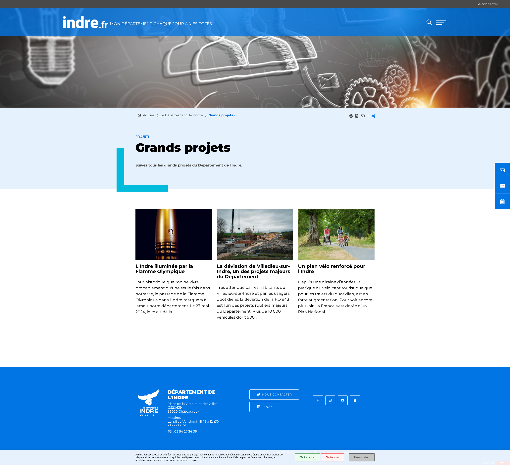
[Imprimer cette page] (351, 116)
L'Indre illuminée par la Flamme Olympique (164, 268)
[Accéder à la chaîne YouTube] (343, 400)
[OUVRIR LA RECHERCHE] (429, 22)
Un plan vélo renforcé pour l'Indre (331, 268)
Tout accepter (307, 457)
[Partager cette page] (374, 116)
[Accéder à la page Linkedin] (355, 400)
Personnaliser (361, 457)
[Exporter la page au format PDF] (357, 116)
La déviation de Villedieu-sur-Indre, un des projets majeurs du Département (253, 271)
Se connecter (487, 4)
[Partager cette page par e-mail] (363, 116)
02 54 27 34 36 (185, 431)
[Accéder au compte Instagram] (330, 400)
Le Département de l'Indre (181, 115)
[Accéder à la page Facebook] (318, 400)
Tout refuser (332, 457)
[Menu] (441, 22)
